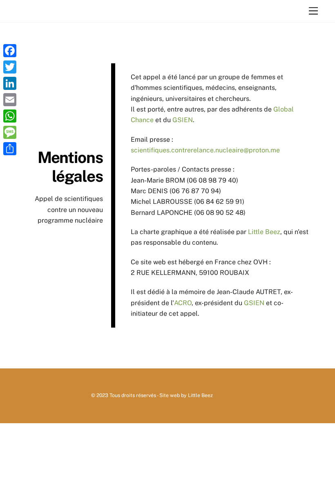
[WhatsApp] (10, 116)
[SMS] (10, 132)
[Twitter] (10, 67)
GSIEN (182, 120)
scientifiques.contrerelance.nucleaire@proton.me (205, 150)
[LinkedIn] (10, 83)
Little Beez (264, 232)
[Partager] (10, 149)
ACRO (183, 303)
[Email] (10, 99)
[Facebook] (10, 50)
